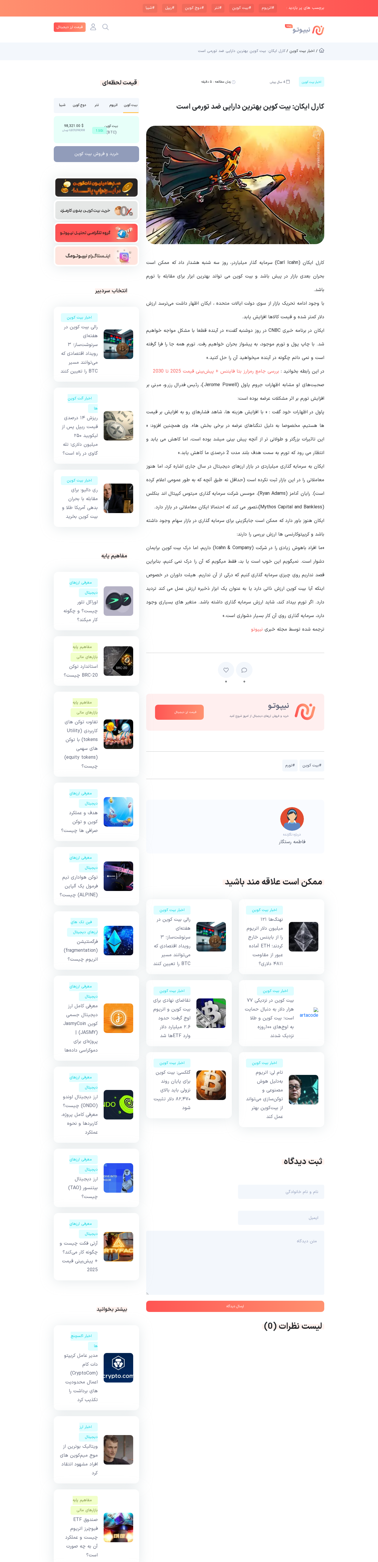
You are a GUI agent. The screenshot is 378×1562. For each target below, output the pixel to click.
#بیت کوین (241, 8)
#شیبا (150, 8)
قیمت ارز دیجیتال (70, 27)
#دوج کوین (194, 8)
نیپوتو (257, 629)
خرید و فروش (96, 154)
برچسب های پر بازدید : (305, 8)
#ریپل (169, 8)
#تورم (290, 765)
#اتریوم (268, 8)
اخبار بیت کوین (264, 910)
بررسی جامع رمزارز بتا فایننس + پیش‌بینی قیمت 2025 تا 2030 (216, 371)
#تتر (217, 8)
